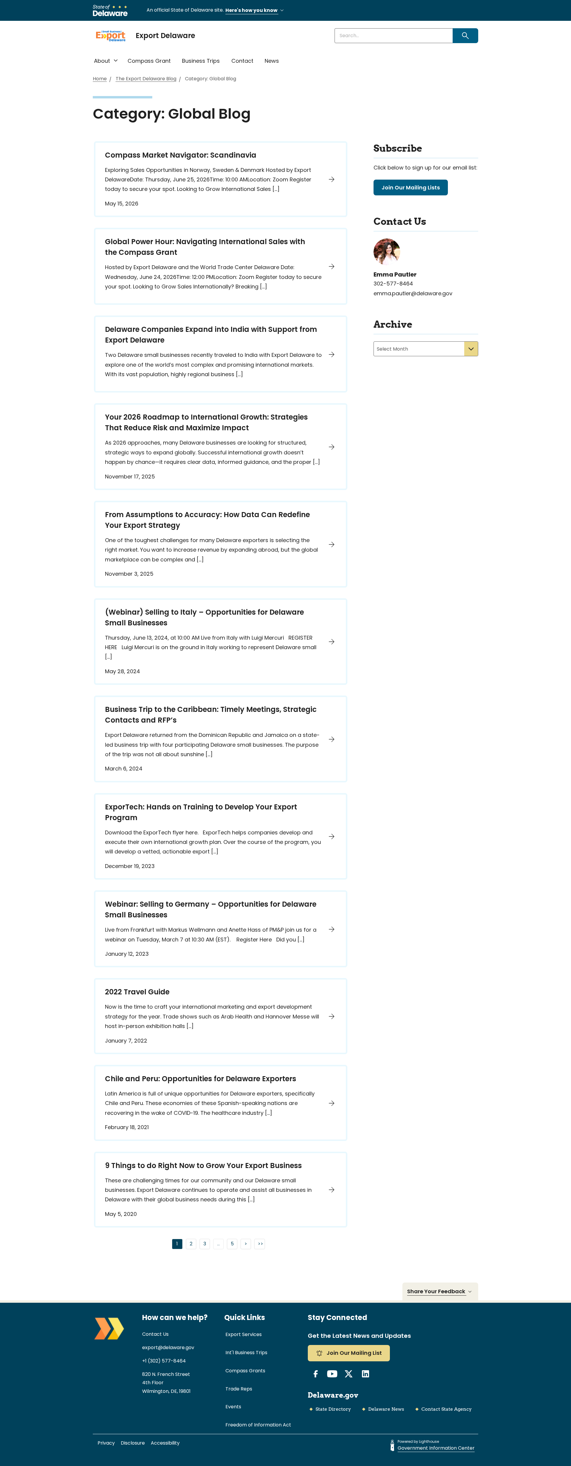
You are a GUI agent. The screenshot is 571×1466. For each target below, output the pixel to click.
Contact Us (155, 1334)
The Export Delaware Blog (146, 79)
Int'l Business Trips (246, 1352)
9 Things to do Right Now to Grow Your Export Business (203, 1165)
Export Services (243, 1334)
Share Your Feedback (436, 1291)
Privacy (106, 1443)
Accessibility (165, 1443)
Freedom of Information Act (258, 1424)
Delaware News (386, 1409)
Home (100, 79)
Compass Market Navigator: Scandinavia (180, 155)
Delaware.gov (333, 1395)
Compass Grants (245, 1370)
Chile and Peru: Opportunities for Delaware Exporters (200, 1079)
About (102, 61)
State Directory (333, 1409)
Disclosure (133, 1443)
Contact (242, 61)
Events (233, 1406)
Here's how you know (251, 10)
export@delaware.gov (168, 1347)
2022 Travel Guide (137, 992)
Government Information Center (436, 1448)
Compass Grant (149, 61)
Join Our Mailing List (353, 1353)
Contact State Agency (446, 1409)
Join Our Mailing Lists (411, 187)
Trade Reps (238, 1388)
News (272, 61)
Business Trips (201, 61)
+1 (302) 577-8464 (164, 1360)
